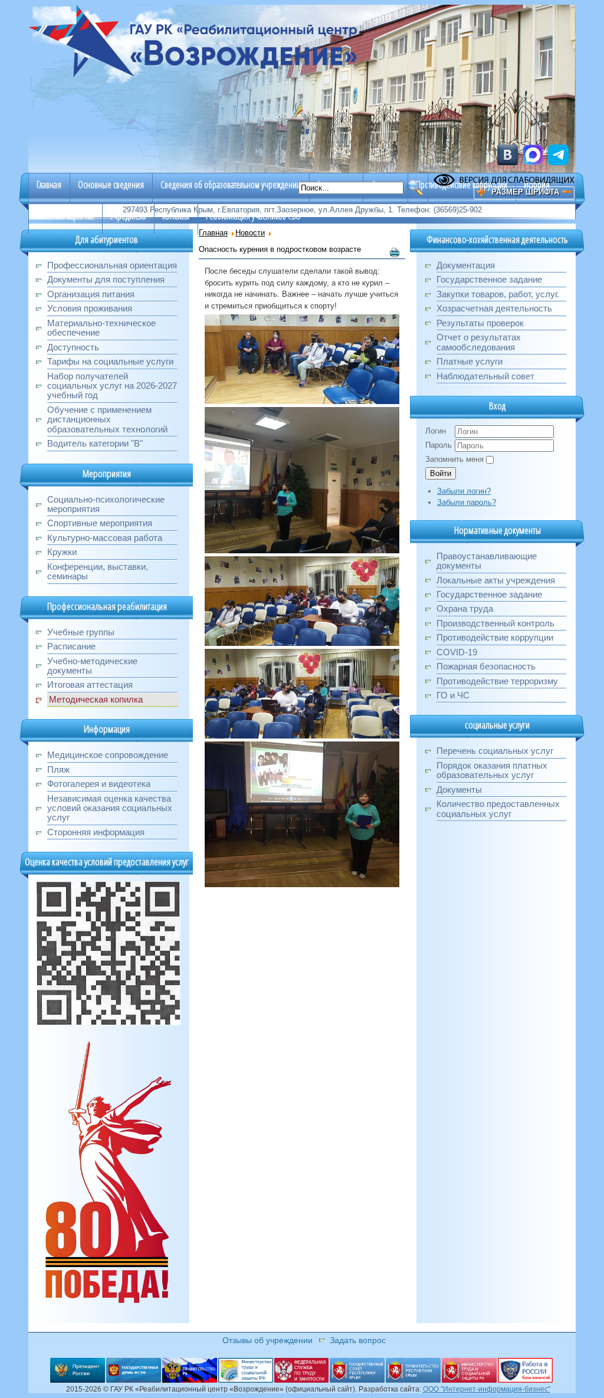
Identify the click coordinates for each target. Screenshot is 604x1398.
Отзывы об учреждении (267, 1340)
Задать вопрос (358, 1340)
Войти (440, 473)
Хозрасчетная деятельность (494, 308)
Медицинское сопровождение (107, 755)
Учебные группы (80, 632)
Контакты (175, 215)
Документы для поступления (106, 279)
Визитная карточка (65, 215)
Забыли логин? (464, 491)
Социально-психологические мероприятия (106, 504)
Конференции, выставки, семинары (97, 571)
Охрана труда (464, 608)
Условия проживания (89, 308)
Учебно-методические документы (92, 665)
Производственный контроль (495, 623)
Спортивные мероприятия (99, 523)
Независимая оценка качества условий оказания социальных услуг (109, 808)
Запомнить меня (454, 459)
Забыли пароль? (466, 502)
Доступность (73, 347)
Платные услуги (469, 361)
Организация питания (90, 294)
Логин (435, 430)
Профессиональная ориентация (112, 265)
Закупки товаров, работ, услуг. (497, 294)
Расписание (71, 646)
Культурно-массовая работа (104, 538)
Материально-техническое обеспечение (101, 327)
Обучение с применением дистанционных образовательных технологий (107, 419)
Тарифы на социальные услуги (110, 361)
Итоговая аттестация (90, 685)
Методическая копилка (96, 699)
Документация (465, 265)
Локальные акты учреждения (495, 580)
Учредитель (128, 215)
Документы (459, 790)
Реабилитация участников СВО (253, 215)
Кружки (62, 552)
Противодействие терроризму (497, 681)
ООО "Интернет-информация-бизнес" (486, 1389)
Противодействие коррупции (461, 184)
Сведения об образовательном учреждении (230, 184)
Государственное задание (489, 279)
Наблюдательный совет (485, 376)
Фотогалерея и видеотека (98, 784)
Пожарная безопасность (486, 666)
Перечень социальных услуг (494, 751)
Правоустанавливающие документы (486, 560)
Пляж (58, 769)
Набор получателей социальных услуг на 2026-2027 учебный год (112, 386)
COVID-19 (456, 652)
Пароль (438, 445)
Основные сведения (111, 184)
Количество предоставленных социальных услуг (498, 808)
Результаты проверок (480, 323)
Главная (49, 184)
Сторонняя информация (96, 832)
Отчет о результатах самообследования (478, 342)
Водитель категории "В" (95, 443)
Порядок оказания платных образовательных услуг (491, 770)
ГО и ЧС (453, 695)
